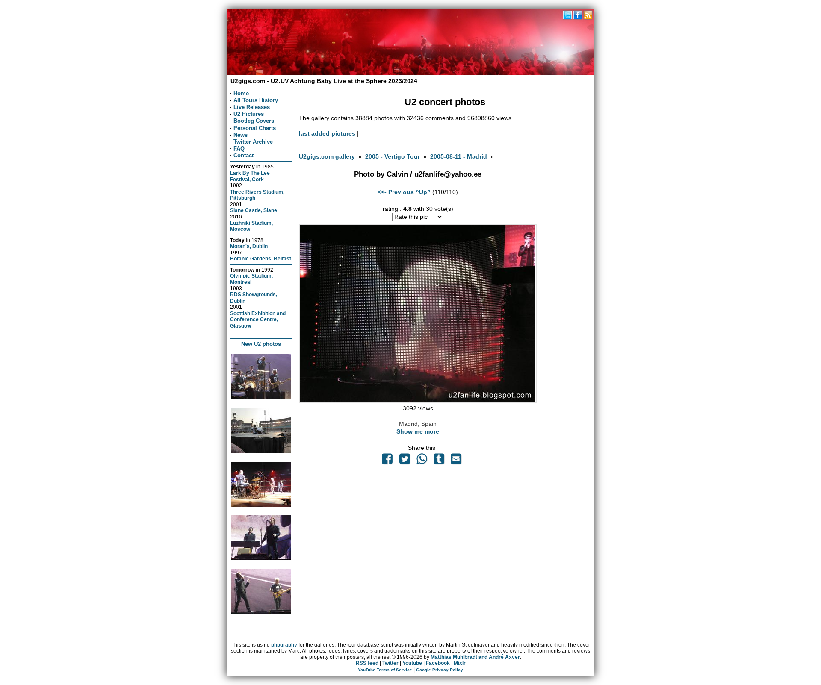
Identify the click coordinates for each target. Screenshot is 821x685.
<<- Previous (396, 192)
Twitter (390, 663)
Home (241, 93)
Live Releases (251, 107)
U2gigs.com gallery (327, 156)
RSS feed (367, 663)
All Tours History (255, 100)
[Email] (456, 461)
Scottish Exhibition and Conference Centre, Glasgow (258, 319)
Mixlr (460, 663)
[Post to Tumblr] (439, 461)
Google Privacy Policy (439, 669)
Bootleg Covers (253, 121)
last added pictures (327, 133)
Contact (243, 155)
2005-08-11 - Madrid (458, 156)
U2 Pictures (248, 114)
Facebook (438, 663)
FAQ (239, 148)
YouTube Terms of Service (385, 669)
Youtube (412, 663)
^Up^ (423, 192)
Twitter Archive (253, 142)
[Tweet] (404, 461)
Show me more (417, 431)
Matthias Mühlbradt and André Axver (475, 657)
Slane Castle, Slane (253, 210)
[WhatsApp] (421, 461)
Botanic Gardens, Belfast (260, 258)
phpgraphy (284, 644)
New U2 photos (261, 344)
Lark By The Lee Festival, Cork (250, 176)
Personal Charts (254, 128)
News (240, 135)
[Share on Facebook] (387, 461)
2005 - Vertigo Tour (392, 156)
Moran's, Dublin (249, 246)
